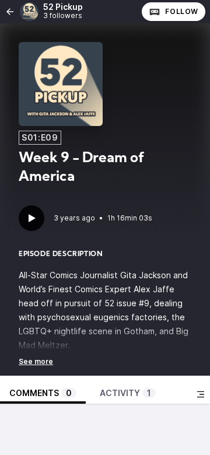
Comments (40, 393)
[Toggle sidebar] (200, 394)
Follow (181, 11)
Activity (125, 393)
